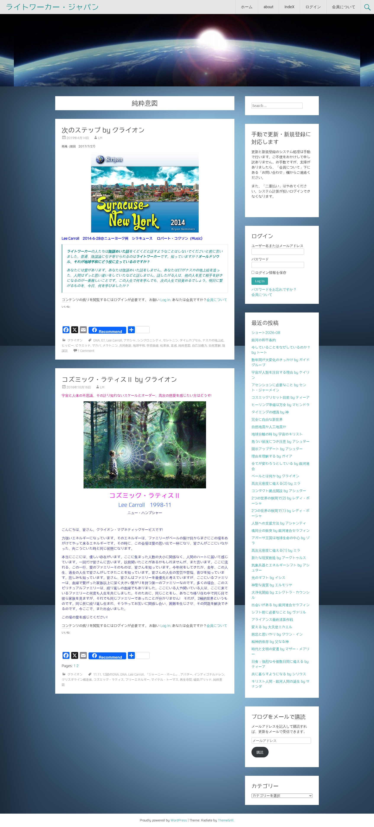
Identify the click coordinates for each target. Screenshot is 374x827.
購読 (259, 752)
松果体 (164, 345)
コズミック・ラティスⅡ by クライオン (119, 379)
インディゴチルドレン (209, 674)
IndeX (289, 7)
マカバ (96, 345)
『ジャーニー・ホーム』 (162, 674)
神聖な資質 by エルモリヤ (271, 585)
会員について (343, 7)
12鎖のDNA (111, 674)
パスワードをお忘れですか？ (274, 289)
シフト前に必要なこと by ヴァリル (278, 612)
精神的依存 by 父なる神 (270, 641)
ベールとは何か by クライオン (275, 476)
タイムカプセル (190, 340)
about (268, 7)
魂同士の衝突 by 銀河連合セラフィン (280, 530)
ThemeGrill (226, 820)
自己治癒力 (199, 345)
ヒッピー (68, 345)
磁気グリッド (202, 679)
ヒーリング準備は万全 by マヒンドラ (280, 404)
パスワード (260, 259)
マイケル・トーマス (164, 679)
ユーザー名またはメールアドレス (277, 246)
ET (103, 340)
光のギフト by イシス (268, 577)
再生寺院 (186, 679)
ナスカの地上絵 (213, 340)
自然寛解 (215, 345)
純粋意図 (184, 345)
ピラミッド (82, 345)
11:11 (97, 674)
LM (100, 137)
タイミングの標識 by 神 (270, 412)
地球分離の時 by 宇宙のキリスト (277, 434)
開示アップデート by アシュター (277, 449)
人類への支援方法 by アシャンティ (278, 523)
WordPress (179, 820)
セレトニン (170, 340)
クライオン (74, 340)
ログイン (313, 7)
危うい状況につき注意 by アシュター (280, 441)
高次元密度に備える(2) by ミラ (275, 483)
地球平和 (139, 345)
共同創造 (125, 345)
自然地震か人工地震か (268, 427)
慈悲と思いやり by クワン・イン (277, 634)
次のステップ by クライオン (103, 130)
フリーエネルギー (137, 679)
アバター (186, 674)
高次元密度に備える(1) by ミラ (275, 550)
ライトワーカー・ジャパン (52, 7)
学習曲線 (153, 345)
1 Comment (86, 350)
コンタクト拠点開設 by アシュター (278, 490)
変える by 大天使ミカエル (271, 627)
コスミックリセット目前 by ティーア (280, 397)
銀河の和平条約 (263, 340)
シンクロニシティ (149, 340)
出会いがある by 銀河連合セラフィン (280, 605)
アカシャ (130, 340)
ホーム (247, 7)
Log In (165, 299)
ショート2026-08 (265, 332)
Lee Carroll (114, 340)
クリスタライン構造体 (77, 679)
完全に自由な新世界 (267, 419)
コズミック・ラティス (109, 679)
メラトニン (110, 345)
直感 (174, 345)
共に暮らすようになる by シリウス (278, 674)
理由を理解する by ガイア (271, 456)
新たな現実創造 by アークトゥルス (278, 557)
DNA (96, 340)
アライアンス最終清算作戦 (272, 619)
